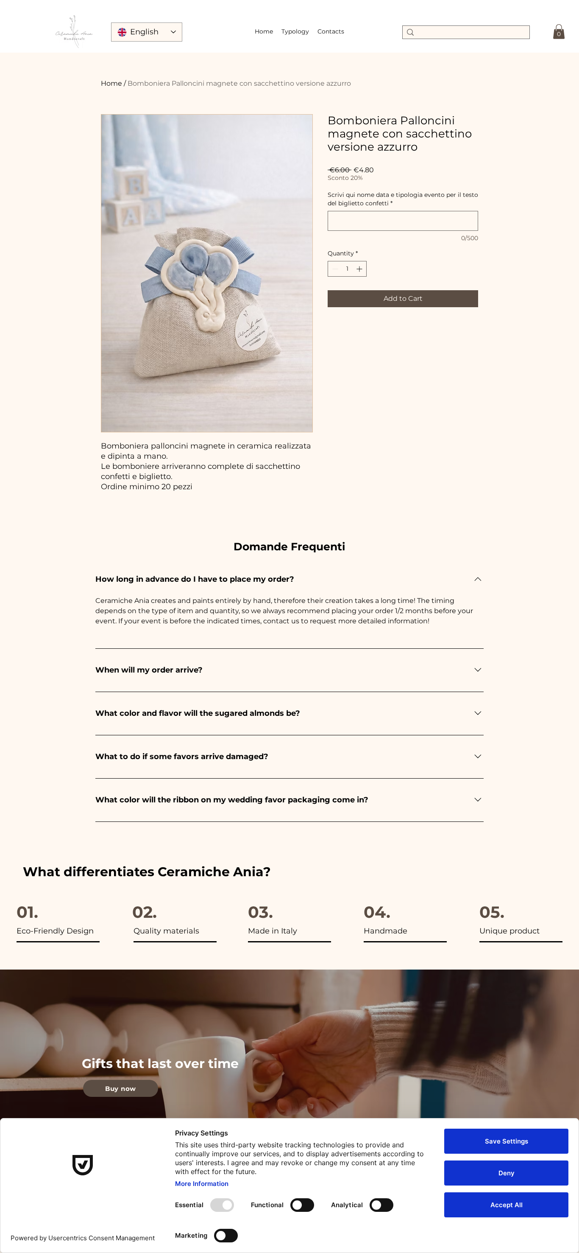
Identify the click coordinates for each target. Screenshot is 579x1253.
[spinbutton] (347, 268)
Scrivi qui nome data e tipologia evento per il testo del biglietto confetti (403, 199)
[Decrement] (334, 268)
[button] (295, 31)
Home (111, 83)
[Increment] (360, 268)
